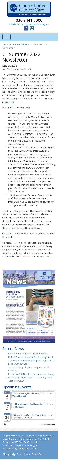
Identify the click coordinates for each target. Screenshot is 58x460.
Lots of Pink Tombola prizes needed (27, 353)
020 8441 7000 (29, 20)
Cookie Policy (38, 454)
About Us (33, 249)
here (10, 233)
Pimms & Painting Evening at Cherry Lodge (31, 373)
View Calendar (47, 424)
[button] (4, 424)
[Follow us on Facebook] (26, 28)
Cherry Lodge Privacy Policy (16, 454)
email (11, 101)
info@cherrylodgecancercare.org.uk (29, 24)
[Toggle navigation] (6, 37)
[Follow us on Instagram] (31, 28)
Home (7, 44)
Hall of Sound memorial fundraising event (30, 357)
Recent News (20, 44)
